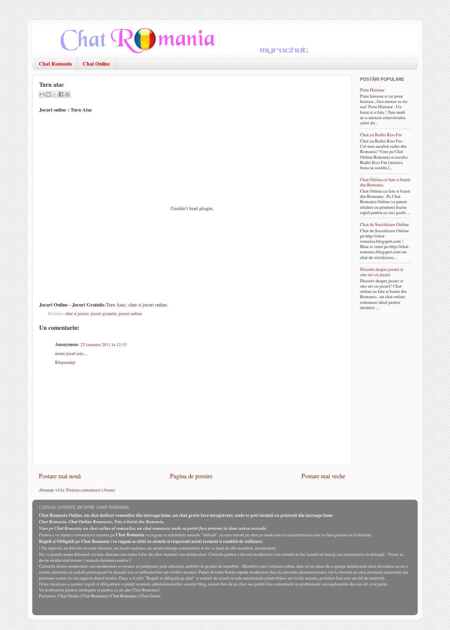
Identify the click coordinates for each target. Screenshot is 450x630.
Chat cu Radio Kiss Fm (381, 135)
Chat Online (96, 63)
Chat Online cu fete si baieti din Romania (385, 182)
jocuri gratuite (104, 313)
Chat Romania (55, 63)
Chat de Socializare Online (384, 224)
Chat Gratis (68, 596)
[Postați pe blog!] (48, 94)
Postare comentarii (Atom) (90, 490)
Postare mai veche (323, 476)
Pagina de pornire (191, 476)
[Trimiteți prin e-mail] (42, 94)
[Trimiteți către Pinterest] (67, 94)
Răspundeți (65, 362)
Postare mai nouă (60, 476)
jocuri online (130, 313)
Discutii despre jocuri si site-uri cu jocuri (381, 271)
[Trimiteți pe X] (54, 94)
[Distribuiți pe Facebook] (61, 94)
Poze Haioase (372, 90)
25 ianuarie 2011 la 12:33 (103, 344)
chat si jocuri (77, 313)
